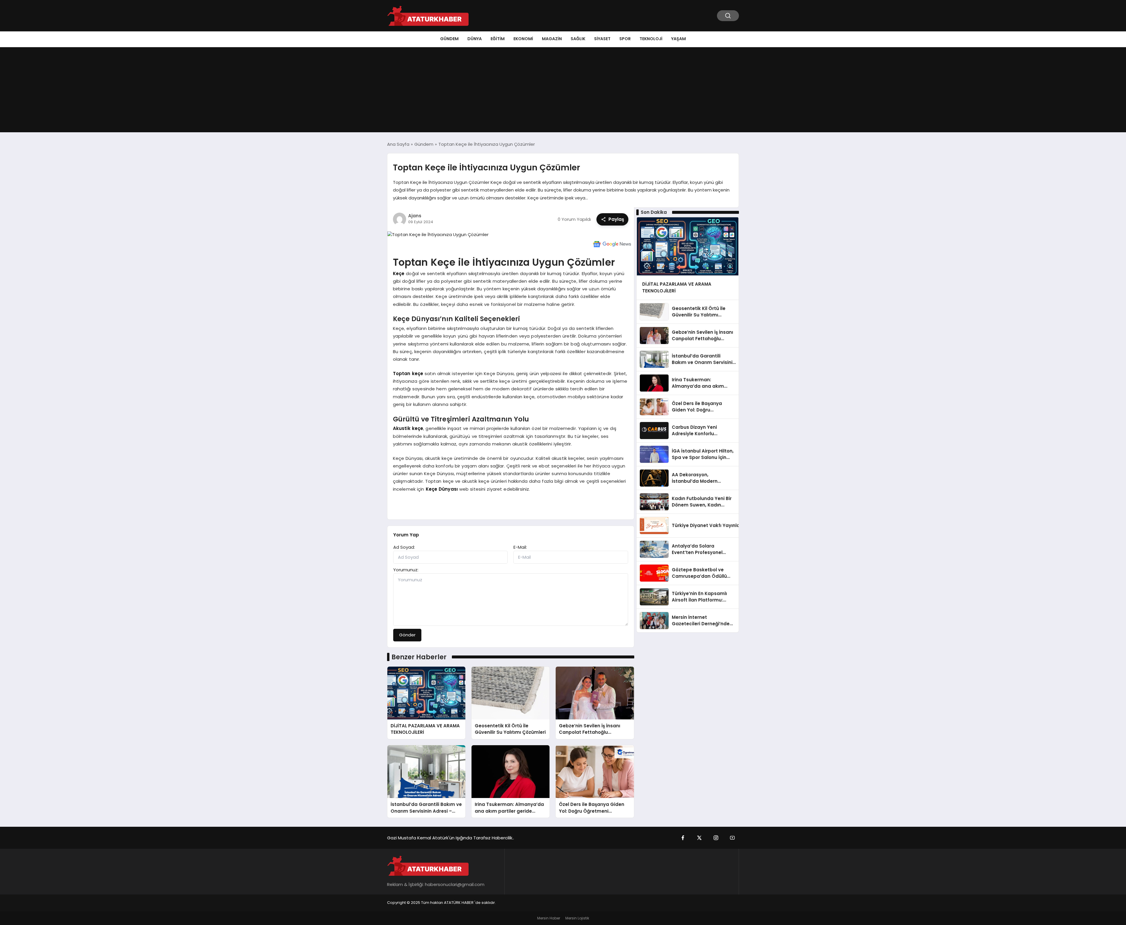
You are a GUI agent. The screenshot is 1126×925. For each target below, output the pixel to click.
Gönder (407, 635)
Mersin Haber (548, 918)
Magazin (552, 39)
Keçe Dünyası (442, 489)
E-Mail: (520, 547)
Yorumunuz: (405, 570)
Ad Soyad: (404, 547)
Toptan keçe (408, 373)
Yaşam (678, 39)
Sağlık (578, 39)
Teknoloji (651, 39)
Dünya (474, 39)
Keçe (399, 273)
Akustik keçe (408, 428)
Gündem (449, 39)
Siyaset (602, 39)
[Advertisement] (563, 91)
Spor (625, 39)
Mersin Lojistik (577, 918)
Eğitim (498, 39)
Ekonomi (523, 39)
